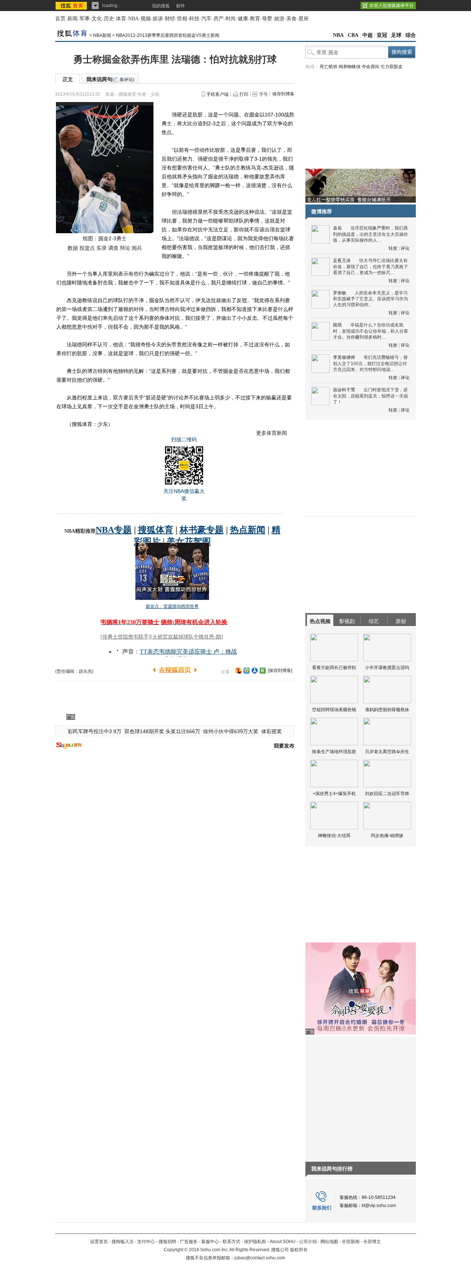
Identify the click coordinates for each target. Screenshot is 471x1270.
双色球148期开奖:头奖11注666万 (162, 731)
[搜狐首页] (72, 5)
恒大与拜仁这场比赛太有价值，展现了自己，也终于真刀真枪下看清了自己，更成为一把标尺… (370, 266)
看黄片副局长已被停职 (334, 667)
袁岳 (337, 228)
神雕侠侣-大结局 (334, 835)
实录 (101, 248)
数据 (73, 248)
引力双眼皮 (391, 66)
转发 (393, 248)
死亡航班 (328, 66)
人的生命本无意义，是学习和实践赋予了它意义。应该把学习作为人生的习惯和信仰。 (370, 299)
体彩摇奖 (271, 731)
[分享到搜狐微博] (238, 671)
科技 (194, 18)
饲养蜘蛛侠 (350, 66)
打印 (244, 94)
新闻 (72, 18)
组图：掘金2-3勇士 (105, 238)
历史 (109, 18)
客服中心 (210, 1241)
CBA (353, 35)
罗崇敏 (339, 292)
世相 (182, 18)
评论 (405, 248)
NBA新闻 (102, 35)
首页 (60, 18)
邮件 (180, 5)
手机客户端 (217, 94)
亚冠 (382, 35)
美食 (291, 18)
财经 (170, 18)
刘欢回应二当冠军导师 (387, 793)
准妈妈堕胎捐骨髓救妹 (387, 709)
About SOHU (282, 1241)
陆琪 (337, 325)
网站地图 (329, 1241)
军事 (84, 18)
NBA (133, 18)
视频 (146, 18)
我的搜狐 (161, 5)
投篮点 (87, 248)
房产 (218, 18)
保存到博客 (283, 94)
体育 (121, 18)
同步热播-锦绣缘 (387, 835)
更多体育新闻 (271, 433)
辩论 (125, 248)
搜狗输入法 (122, 1241)
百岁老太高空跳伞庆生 (387, 751)
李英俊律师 (344, 357)
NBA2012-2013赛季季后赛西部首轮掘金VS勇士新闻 (167, 35)
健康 (243, 18)
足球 (396, 35)
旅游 (279, 18)
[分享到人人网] (255, 671)
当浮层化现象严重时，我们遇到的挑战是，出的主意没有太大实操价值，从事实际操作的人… (370, 234)
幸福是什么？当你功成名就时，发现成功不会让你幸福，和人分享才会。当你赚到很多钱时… (370, 331)
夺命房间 (370, 66)
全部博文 (372, 1241)
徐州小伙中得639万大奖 (230, 731)
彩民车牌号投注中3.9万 (94, 731)
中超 (367, 35)
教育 (255, 18)
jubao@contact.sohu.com (259, 1257)
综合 (411, 35)
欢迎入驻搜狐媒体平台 (391, 5)
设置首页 (99, 1241)
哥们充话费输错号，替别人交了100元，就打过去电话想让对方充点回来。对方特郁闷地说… (370, 363)
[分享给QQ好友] (246, 671)
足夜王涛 (342, 260)
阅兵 (137, 248)
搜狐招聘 (167, 1241)
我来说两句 (110, 79)
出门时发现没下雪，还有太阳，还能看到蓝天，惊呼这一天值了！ (370, 396)
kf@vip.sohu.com (379, 1205)
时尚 (231, 18)
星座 (303, 18)
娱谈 (158, 18)
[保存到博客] (280, 670)
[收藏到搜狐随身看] (263, 671)
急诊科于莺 (344, 389)
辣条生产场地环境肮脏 (334, 751)
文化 (97, 18)
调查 (113, 248)
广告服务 (189, 1241)
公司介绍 (308, 1241)
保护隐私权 (255, 1241)
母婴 (267, 18)
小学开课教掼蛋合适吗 (387, 667)
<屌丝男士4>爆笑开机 (334, 793)
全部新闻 (351, 1241)
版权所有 (299, 1249)
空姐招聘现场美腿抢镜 (334, 709)
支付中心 (146, 1241)
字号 (263, 94)
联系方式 (231, 1241)
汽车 (206, 18)
